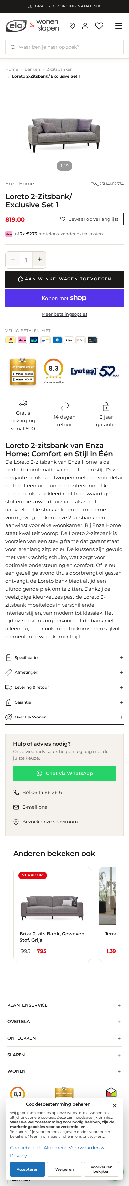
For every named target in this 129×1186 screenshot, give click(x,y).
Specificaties (27, 657)
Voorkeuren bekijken (102, 1169)
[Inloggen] (85, 26)
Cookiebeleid (25, 1147)
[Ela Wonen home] (32, 26)
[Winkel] (72, 26)
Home (11, 69)
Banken (32, 69)
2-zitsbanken (59, 69)
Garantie (23, 702)
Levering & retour (32, 687)
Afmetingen (26, 672)
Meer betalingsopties (64, 314)
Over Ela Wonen (31, 717)
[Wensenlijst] (99, 26)
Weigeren (64, 1169)
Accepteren (28, 1169)
